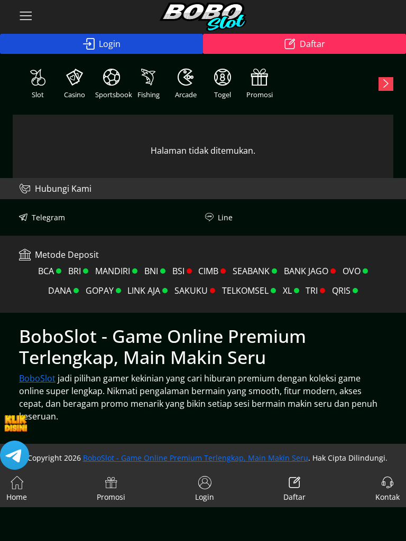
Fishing (148, 94)
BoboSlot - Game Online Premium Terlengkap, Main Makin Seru (195, 458)
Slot (38, 94)
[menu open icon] (26, 17)
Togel (222, 94)
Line (225, 217)
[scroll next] (386, 84)
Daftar (312, 44)
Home (16, 497)
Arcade (186, 94)
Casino (74, 94)
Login (110, 44)
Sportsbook (112, 94)
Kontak (387, 497)
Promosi (259, 94)
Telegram (48, 217)
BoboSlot (37, 378)
